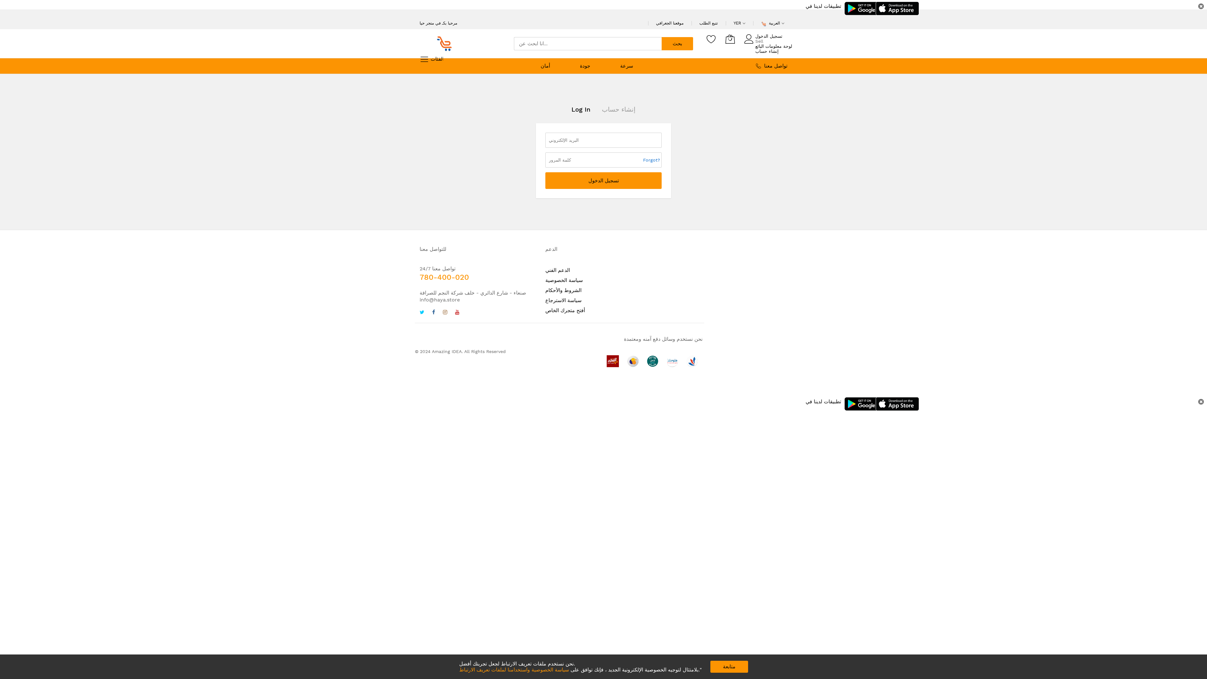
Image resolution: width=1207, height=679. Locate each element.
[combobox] (588, 43)
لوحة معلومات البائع (773, 46)
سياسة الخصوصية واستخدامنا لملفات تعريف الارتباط (514, 670)
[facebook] (433, 313)
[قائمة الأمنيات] (711, 39)
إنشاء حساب (767, 51)
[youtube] (457, 313)
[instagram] (445, 313)
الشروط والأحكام (563, 290)
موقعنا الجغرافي (670, 23)
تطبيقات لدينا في (823, 6)
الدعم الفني (557, 270)
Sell (759, 41)
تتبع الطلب (708, 23)
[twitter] (422, 313)
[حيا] (446, 43)
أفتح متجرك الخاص (565, 310)
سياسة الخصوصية (564, 280)
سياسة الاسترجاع (563, 300)
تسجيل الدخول (768, 36)
